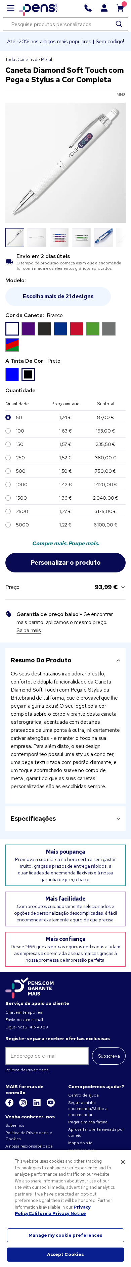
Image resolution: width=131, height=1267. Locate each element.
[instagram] (23, 1105)
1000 (21, 485)
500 (21, 471)
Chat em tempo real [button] (24, 1012)
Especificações (33, 818)
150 (20, 444)
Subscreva (109, 1056)
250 (20, 458)
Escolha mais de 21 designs (58, 296)
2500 (22, 511)
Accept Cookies (65, 1254)
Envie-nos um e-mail (24, 1019)
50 (19, 417)
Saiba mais (28, 630)
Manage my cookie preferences (65, 1235)
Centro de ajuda (83, 1095)
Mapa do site (80, 1143)
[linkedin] (37, 1105)
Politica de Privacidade (27, 1070)
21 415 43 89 (36, 1027)
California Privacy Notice (57, 1213)
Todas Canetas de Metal (28, 59)
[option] (12, 329)
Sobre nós (14, 1125)
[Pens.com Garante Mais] (29, 986)
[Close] (123, 1162)
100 (20, 431)
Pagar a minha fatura (87, 1122)
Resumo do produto (41, 660)
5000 (22, 525)
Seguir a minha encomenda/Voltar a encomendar (87, 1108)
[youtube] (51, 1105)
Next (116, 237)
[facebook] (9, 1105)
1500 (21, 498)
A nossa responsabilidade (29, 1146)
